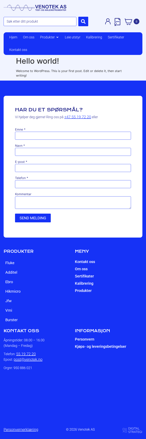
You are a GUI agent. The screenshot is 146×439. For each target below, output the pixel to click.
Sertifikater (84, 276)
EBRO (9, 282)
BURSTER (11, 320)
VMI (8, 310)
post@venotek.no (28, 359)
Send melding (33, 218)
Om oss (81, 269)
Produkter (83, 290)
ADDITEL (11, 272)
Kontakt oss (85, 261)
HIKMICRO (13, 291)
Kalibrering (84, 283)
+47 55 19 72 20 (77, 117)
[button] (49, 37)
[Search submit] (83, 21)
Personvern (84, 339)
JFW (8, 301)
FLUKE (9, 263)
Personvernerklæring (21, 429)
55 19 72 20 (26, 354)
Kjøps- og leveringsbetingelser (100, 346)
